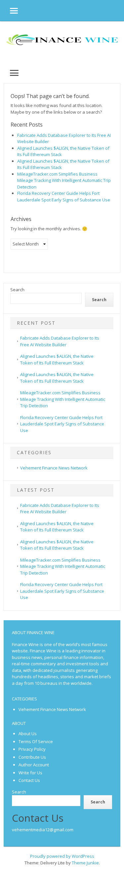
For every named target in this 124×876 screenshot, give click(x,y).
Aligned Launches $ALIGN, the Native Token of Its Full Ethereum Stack (57, 526)
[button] (9, 10)
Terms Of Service (36, 741)
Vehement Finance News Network (54, 468)
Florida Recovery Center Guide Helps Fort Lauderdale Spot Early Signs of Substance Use (63, 196)
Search (17, 290)
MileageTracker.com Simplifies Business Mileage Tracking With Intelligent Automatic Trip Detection (64, 180)
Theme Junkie (85, 863)
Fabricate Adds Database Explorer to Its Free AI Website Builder (59, 508)
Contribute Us (32, 757)
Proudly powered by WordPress (62, 856)
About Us (28, 734)
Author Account (34, 765)
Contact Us (29, 780)
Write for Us (30, 773)
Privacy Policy (32, 749)
